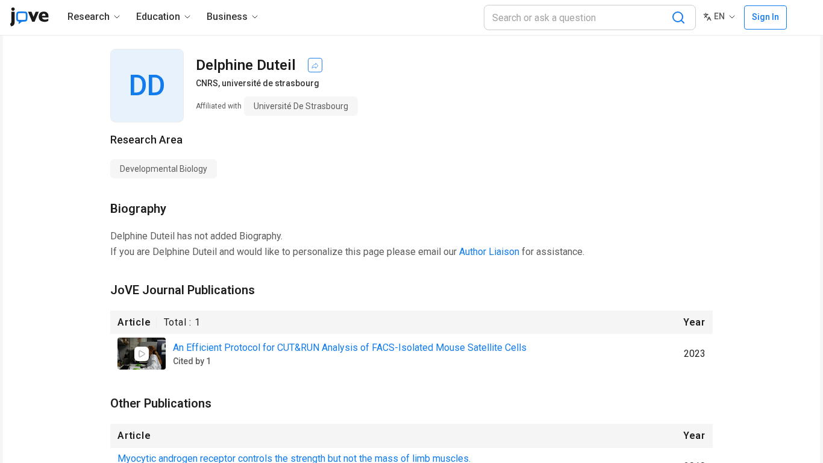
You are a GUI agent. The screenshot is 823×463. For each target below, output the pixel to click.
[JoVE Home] (29, 17)
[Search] (678, 17)
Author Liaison (489, 251)
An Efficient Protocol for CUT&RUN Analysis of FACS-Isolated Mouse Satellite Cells (350, 347)
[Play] (141, 354)
